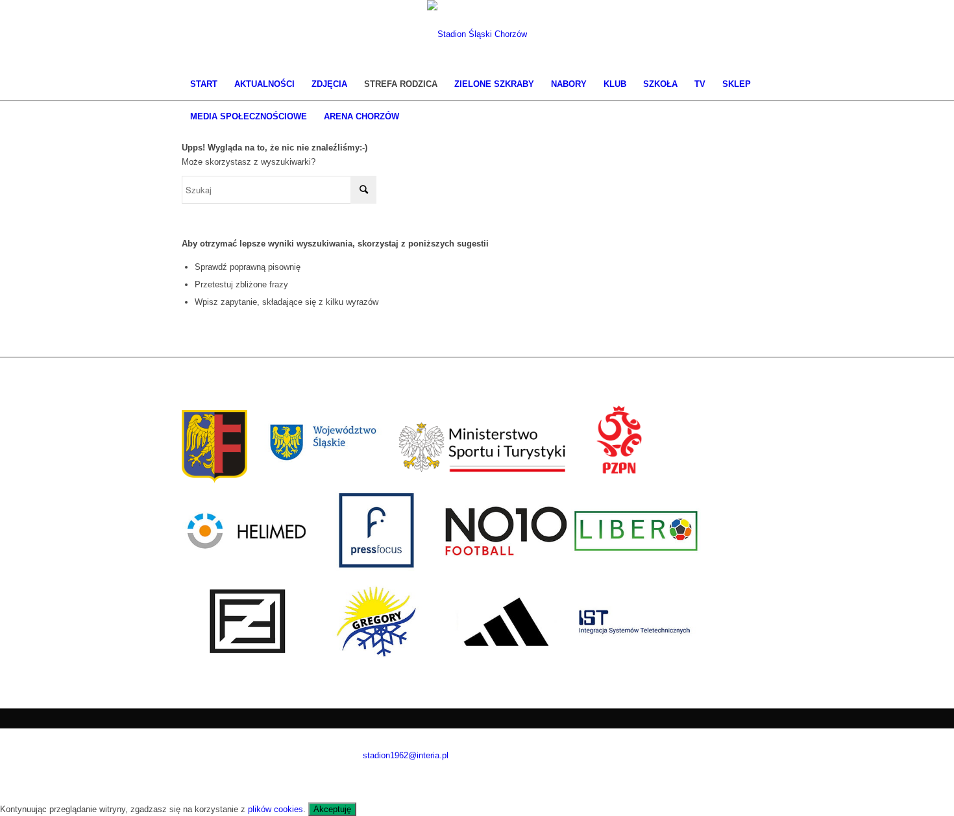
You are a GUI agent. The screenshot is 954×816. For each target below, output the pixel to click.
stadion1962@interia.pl (405, 755)
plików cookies (275, 809)
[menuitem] (204, 84)
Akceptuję (332, 809)
